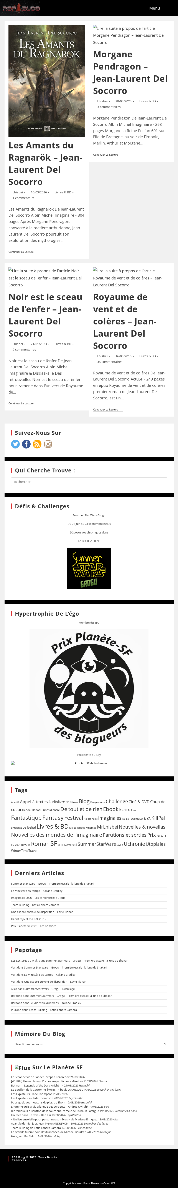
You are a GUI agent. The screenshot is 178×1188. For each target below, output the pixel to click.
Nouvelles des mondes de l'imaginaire (56, 834)
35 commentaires (109, 362)
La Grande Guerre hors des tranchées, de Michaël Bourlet (47, 1132)
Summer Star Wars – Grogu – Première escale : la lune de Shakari (52, 884)
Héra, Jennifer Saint (23, 1136)
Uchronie (134, 843)
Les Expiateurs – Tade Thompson (32, 1098)
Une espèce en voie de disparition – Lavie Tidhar (42, 912)
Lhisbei (18, 192)
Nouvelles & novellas (142, 827)
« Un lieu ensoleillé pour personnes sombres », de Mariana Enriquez (54, 1119)
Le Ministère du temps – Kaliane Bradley (37, 891)
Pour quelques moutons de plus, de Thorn (38, 1102)
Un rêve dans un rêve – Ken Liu (31, 1115)
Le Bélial (29, 827)
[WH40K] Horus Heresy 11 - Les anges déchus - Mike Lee (47, 1081)
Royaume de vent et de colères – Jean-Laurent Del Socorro (125, 321)
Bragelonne (97, 802)
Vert (13, 967)
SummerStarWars (97, 844)
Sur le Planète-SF (57, 1067)
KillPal (158, 817)
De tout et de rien (81, 808)
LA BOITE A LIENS (89, 541)
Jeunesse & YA (140, 818)
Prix (151, 834)
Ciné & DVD (139, 801)
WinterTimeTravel (24, 850)
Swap (120, 845)
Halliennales (90, 818)
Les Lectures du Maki (24, 960)
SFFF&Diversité (67, 845)
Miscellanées (77, 827)
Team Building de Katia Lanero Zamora (36, 1128)
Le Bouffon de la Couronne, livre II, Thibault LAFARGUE (46, 1090)
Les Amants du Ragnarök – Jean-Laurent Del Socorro (45, 163)
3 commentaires (109, 107)
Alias (14, 989)
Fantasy (53, 817)
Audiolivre (56, 801)
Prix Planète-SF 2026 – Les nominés (33, 926)
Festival (73, 817)
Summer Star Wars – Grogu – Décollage (50, 989)
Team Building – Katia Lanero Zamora (35, 905)
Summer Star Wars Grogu (89, 515)
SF (53, 843)
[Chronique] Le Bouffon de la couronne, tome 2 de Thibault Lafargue (55, 1111)
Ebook (111, 809)
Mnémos (91, 827)
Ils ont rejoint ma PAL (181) (28, 919)
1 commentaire (24, 198)
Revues (25, 845)
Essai (134, 810)
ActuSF (15, 802)
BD (67, 802)
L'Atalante (16, 827)
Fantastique (26, 817)
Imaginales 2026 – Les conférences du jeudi (38, 898)
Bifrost (74, 802)
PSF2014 (161, 835)
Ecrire (124, 809)
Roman (40, 843)
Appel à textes (34, 801)
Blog (84, 801)
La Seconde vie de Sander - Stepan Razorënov (40, 1077)
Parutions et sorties (125, 834)
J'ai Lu (125, 818)
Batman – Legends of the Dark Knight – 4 (37, 1085)
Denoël (26, 810)
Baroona (16, 996)
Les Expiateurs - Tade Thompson (32, 1094)
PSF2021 (15, 844)
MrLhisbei (107, 827)
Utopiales (156, 844)
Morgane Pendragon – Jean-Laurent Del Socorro (130, 72)
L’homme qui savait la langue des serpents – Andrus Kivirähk (49, 1106)
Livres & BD (63, 192)
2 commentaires (24, 349)
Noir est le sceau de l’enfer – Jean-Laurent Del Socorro (45, 315)
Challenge (117, 801)
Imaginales (109, 818)
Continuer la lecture (23, 252)
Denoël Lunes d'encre (46, 810)
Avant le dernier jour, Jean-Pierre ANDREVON (39, 1123)
